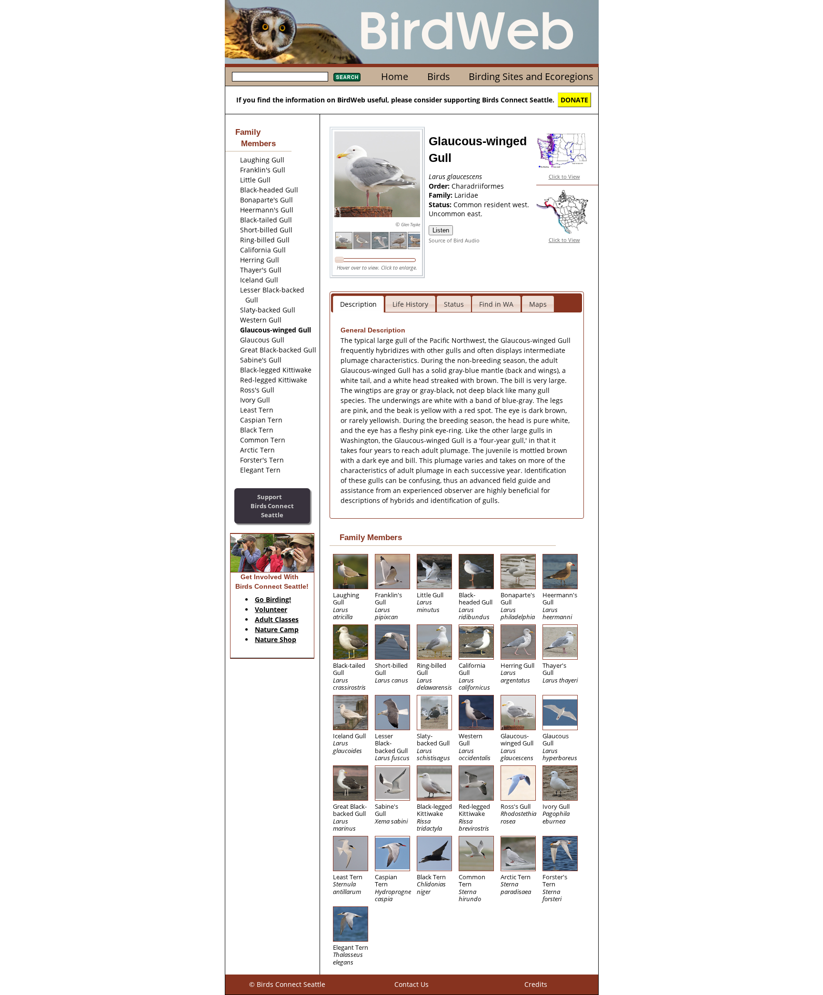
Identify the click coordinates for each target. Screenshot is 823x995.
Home (394, 76)
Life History (410, 304)
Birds (438, 76)
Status (454, 304)
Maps (538, 304)
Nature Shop (275, 639)
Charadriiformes (478, 186)
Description (358, 304)
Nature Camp (277, 629)
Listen (440, 230)
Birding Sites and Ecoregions (531, 76)
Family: (441, 195)
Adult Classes (277, 619)
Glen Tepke (410, 224)
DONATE (574, 99)
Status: (441, 204)
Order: (440, 186)
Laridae (466, 195)
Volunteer (271, 609)
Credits (535, 984)
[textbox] (280, 76)
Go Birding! (273, 599)
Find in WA (496, 304)
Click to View (564, 176)
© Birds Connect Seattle (287, 984)
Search (347, 77)
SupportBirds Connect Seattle (272, 505)
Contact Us (411, 984)
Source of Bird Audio (454, 240)
